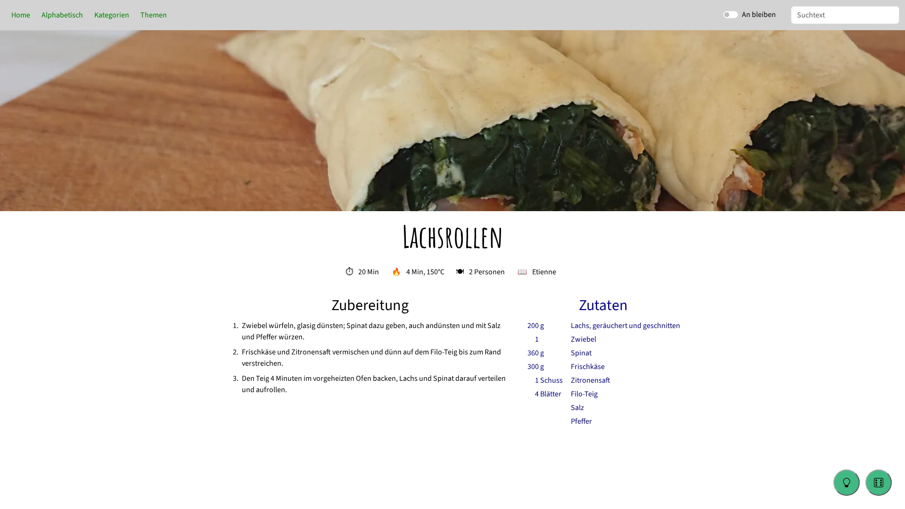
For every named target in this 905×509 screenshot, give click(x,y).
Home (20, 15)
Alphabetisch (62, 15)
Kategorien (111, 15)
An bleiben (759, 14)
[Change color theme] (846, 482)
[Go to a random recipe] (878, 482)
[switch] (730, 14)
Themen (153, 15)
